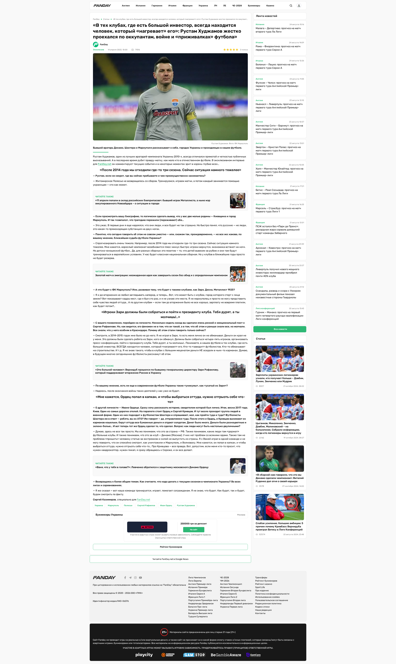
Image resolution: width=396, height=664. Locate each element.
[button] (291, 5)
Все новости (280, 329)
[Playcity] (144, 655)
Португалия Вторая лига (233, 600)
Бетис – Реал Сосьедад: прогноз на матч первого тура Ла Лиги (277, 192)
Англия (126, 5)
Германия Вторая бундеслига (235, 590)
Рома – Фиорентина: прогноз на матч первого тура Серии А (278, 48)
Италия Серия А (196, 593)
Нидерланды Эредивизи (201, 603)
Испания (140, 5)
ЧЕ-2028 (237, 5)
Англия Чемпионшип (231, 584)
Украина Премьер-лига (200, 610)
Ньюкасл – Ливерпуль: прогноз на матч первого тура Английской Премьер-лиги (279, 107)
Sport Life (260, 587)
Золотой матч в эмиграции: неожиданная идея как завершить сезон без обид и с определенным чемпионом (161, 275)
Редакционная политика (268, 603)
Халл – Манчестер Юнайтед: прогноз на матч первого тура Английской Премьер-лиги (279, 172)
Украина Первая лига (231, 606)
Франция (187, 5)
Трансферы (261, 577)
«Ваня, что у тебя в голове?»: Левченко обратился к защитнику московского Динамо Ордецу (152, 467)
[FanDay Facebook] (125, 578)
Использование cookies (267, 597)
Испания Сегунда (229, 587)
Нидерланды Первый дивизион (236, 603)
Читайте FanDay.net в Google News (170, 559)
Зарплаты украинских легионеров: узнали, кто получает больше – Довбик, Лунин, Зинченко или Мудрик (280, 378)
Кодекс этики (262, 606)
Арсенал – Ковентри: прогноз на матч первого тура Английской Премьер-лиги (278, 251)
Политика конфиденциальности (272, 593)
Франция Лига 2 (228, 597)
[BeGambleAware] (226, 655)
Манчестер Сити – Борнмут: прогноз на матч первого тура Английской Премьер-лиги (279, 129)
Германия (157, 5)
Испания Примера (197, 587)
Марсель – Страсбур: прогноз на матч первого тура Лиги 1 (278, 210)
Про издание (262, 590)
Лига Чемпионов (197, 577)
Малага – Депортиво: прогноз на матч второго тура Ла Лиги (278, 30)
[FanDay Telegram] (130, 578)
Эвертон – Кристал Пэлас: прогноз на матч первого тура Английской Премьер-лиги (278, 150)
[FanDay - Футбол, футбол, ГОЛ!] (102, 5)
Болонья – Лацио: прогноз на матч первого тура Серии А (276, 66)
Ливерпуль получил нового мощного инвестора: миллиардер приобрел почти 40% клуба (277, 272)
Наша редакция (263, 610)
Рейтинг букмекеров (171, 547)
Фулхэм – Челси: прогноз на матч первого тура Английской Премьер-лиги (277, 86)
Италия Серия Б (228, 593)
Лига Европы (195, 580)
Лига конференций (265, 308)
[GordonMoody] (168, 655)
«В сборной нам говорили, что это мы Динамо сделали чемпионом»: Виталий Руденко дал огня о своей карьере (280, 478)
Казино (270, 5)
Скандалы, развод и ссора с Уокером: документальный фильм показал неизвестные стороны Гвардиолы (278, 294)
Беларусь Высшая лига (200, 613)
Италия (172, 5)
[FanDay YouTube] (140, 578)
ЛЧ (215, 5)
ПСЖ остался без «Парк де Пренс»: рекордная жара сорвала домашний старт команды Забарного (278, 229)
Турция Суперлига (198, 616)
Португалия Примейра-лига (203, 600)
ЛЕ (224, 5)
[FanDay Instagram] (135, 578)
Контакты (260, 613)
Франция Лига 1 (196, 597)
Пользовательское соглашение (271, 600)
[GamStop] (194, 655)
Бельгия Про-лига (197, 606)
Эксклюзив (98, 49)
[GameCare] (253, 655)
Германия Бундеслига (200, 590)
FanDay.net (143, 499)
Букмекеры (254, 5)
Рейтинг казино (263, 584)
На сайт (193, 529)
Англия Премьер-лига (199, 584)
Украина (203, 5)
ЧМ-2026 (224, 580)
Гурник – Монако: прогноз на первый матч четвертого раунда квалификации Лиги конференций (279, 315)
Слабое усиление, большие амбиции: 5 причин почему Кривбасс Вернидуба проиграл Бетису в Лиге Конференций (279, 526)
